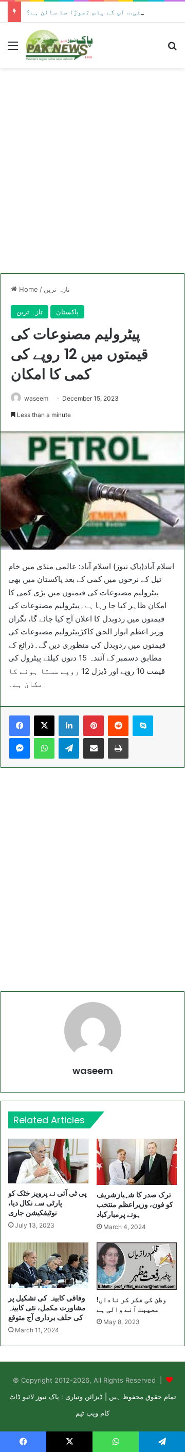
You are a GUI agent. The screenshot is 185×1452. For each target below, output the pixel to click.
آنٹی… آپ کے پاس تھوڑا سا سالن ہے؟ (87, 12)
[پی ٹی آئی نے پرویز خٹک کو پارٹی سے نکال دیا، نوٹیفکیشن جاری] (48, 1161)
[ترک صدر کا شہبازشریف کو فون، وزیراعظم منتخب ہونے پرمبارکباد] (137, 1161)
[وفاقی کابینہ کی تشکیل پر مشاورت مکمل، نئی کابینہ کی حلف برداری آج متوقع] (48, 1265)
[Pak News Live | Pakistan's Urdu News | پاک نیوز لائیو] (59, 45)
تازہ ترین (57, 289)
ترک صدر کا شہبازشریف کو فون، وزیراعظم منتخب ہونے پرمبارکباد (135, 1204)
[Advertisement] (92, 170)
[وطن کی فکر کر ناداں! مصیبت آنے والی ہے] (137, 1266)
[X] (44, 725)
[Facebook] (19, 725)
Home (27, 289)
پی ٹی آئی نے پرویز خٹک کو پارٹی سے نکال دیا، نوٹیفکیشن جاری (47, 1203)
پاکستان (67, 312)
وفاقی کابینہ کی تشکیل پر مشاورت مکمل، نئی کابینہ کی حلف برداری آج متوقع (47, 1308)
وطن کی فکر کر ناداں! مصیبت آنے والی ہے (131, 1304)
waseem (36, 398)
